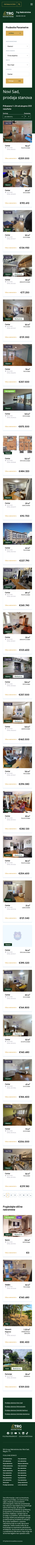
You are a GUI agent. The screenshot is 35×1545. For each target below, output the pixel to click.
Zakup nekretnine (23, 1482)
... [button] (17, 1195)
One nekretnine (22, 1480)
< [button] (4, 1195)
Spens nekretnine (8, 1470)
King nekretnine (7, 1477)
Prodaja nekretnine (8, 1485)
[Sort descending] (28, 116)
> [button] (30, 1195)
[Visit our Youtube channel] (15, 1433)
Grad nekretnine (7, 1458)
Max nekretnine (22, 1475)
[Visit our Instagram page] (12, 1433)
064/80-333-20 (20, 16)
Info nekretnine (22, 1461)
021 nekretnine (7, 1461)
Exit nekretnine (22, 1473)
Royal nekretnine (7, 1463)
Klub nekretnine (7, 1468)
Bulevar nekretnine (23, 1463)
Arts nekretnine (7, 1480)
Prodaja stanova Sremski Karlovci (16, 1410)
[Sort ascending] (25, 116)
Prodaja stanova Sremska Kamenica (17, 1414)
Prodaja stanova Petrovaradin (15, 1406)
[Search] (19, 4)
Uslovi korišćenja (25, 1436)
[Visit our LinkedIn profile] (23, 1433)
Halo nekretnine (22, 1466)
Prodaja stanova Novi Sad (14, 1403)
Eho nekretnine (22, 1468)
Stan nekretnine (7, 1473)
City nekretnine (22, 1458)
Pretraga (11, 81)
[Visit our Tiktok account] (27, 1433)
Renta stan (6, 1482)
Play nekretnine (7, 1475)
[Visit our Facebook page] (8, 1433)
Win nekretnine (22, 1470)
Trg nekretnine (22, 1477)
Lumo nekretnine (22, 1485)
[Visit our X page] (19, 1433)
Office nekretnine (8, 1466)
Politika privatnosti (10, 1436)
